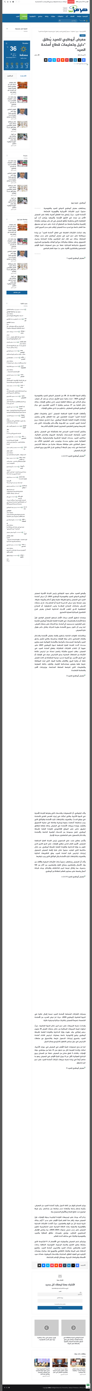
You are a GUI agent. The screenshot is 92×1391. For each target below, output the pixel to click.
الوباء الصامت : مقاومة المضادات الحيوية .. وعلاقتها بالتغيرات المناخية (17, 541)
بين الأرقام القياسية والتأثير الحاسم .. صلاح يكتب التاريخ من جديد (16, 461)
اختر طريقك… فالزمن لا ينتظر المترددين (16, 455)
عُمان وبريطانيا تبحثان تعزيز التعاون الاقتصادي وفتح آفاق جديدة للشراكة (11, 125)
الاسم (60, 1291)
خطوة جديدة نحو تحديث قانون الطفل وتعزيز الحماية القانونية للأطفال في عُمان (60, 1370)
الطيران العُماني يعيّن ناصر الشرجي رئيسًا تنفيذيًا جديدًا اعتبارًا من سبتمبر (11, 113)
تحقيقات (60, 16)
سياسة (79, 16)
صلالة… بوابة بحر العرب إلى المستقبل (16, 354)
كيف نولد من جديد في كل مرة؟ (14, 483)
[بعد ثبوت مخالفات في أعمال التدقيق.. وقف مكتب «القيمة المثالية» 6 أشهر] (22, 136)
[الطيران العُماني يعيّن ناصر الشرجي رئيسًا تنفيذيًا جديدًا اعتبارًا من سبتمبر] (22, 112)
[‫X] (79, 60)
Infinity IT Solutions (74, 1388)
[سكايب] (54, 60)
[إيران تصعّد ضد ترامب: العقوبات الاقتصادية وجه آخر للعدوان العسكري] (22, 99)
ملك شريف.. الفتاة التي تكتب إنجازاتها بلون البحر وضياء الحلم (16, 422)
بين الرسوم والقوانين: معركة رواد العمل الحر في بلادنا (16, 403)
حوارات (53, 16)
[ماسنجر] (50, 60)
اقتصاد (72, 16)
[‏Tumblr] (71, 60)
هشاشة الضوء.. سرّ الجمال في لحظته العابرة (16, 443)
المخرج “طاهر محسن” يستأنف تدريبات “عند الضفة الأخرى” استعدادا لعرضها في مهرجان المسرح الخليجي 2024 (17, 502)
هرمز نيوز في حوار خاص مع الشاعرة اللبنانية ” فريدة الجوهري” (15, 528)
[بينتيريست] (67, 60)
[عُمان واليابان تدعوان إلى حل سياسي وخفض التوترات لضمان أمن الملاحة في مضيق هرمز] (22, 85)
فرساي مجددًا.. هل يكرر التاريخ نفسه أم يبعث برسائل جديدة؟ (16, 347)
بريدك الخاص (60, 1298)
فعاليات (24, 16)
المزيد (17, 16)
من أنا (8, 561)
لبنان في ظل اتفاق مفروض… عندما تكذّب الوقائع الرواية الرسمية (15, 338)
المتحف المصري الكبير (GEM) (14, 434)
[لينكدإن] (75, 60)
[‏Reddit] (62, 60)
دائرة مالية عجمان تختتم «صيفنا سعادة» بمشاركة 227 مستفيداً (79, 1370)
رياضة (46, 16)
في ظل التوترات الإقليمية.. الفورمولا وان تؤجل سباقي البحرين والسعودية (16, 381)
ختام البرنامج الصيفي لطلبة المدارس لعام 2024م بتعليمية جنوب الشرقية (16, 515)
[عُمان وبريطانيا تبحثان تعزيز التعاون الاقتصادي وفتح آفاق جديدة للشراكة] (22, 124)
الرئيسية (85, 16)
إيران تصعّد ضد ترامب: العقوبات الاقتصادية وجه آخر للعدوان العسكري (11, 101)
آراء (67, 16)
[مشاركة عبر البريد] (46, 60)
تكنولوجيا (33, 16)
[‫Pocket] (58, 60)
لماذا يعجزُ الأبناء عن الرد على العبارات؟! (16, 363)
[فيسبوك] (84, 60)
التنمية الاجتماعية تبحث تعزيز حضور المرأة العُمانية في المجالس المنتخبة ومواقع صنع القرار (43, 1371)
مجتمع (40, 16)
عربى (77, 32)
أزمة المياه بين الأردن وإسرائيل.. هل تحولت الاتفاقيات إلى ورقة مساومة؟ (16, 327)
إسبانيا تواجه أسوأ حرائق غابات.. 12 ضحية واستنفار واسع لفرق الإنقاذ (50, 2)
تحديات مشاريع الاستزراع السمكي (15, 316)
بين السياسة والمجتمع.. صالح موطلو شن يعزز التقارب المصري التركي (17, 392)
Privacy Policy (83, 1388)
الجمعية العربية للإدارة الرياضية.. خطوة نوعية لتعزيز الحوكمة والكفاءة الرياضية (16, 411)
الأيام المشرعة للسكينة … (13, 372)
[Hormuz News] (75, 9)
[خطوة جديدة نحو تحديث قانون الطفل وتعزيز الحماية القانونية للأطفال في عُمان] (60, 1363)
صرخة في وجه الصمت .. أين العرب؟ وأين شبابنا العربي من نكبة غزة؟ (16, 473)
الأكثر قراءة (23, 76)
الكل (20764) (16, 293)
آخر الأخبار (10, 76)
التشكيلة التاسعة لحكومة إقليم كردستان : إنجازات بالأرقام (15, 492)
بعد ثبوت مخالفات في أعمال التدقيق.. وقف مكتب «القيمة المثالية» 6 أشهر (11, 139)
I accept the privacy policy (60, 1304)
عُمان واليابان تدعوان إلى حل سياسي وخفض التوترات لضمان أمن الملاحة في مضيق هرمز (12, 87)
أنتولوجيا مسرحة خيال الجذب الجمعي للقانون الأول (16, 551)
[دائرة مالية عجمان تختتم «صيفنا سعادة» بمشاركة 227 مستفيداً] (78, 1363)
